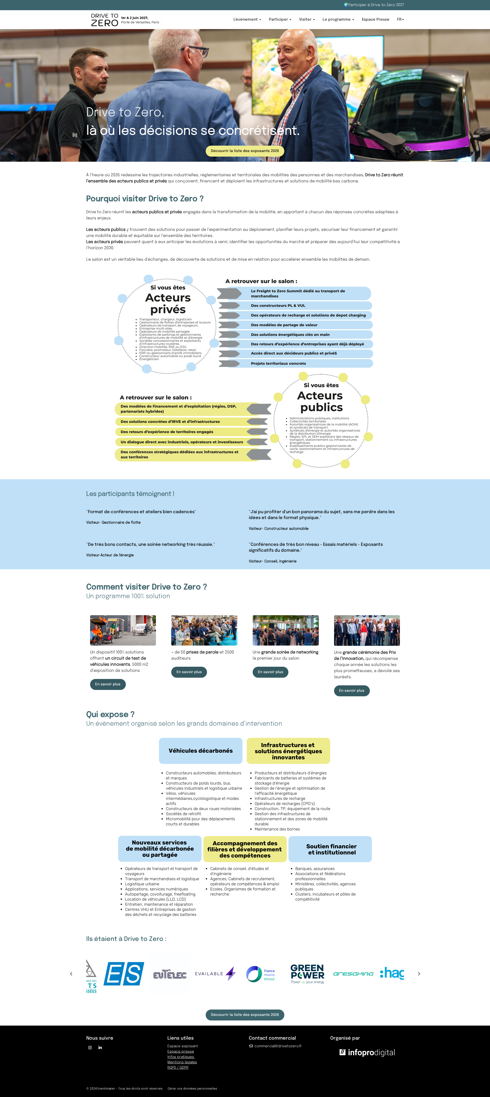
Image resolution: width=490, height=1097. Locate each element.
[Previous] (71, 973)
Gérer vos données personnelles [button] (192, 1088)
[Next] (418, 973)
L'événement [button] (246, 20)
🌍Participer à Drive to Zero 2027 (374, 5)
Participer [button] (279, 20)
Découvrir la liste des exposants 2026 (245, 151)
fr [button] (399, 20)
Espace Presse (375, 20)
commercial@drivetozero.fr (277, 1046)
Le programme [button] (337, 20)
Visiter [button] (305, 20)
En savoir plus (107, 684)
